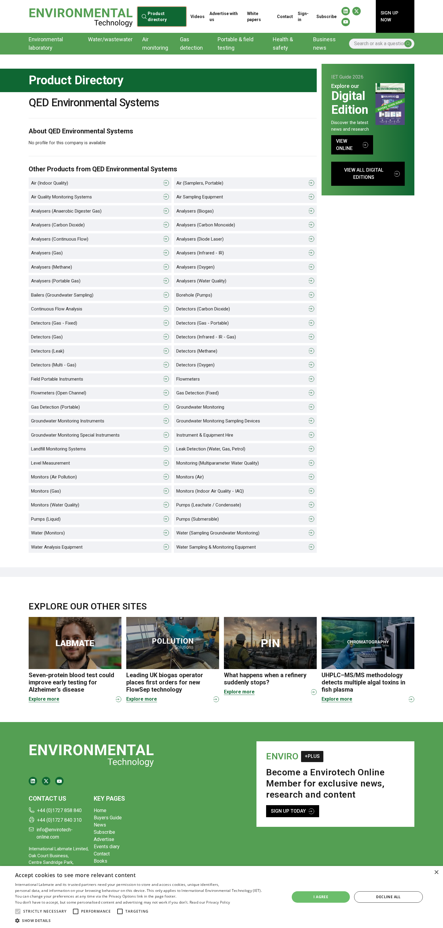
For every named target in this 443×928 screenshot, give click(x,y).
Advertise (104, 839)
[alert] (221, 897)
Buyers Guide (108, 818)
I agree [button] (320, 896)
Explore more (44, 699)
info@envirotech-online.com (54, 833)
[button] (18, 911)
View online (344, 144)
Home (100, 810)
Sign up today (288, 811)
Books (100, 861)
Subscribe (326, 16)
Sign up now (389, 16)
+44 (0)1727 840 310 (59, 820)
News (100, 825)
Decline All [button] (388, 896)
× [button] (436, 872)
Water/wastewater (110, 39)
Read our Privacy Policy (210, 902)
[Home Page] (81, 16)
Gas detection (191, 43)
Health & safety (283, 43)
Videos (197, 16)
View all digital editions (364, 173)
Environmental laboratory (46, 43)
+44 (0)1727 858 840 (59, 810)
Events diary (107, 846)
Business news (324, 43)
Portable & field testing (235, 43)
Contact (285, 16)
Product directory (157, 16)
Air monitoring (155, 43)
